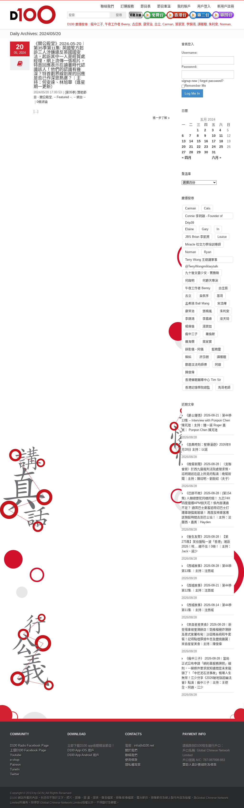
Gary (205, 229)
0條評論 (42, 102)
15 (199, 141)
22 (199, 147)
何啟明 (189, 280)
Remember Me (195, 85)
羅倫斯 (210, 334)
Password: (189, 67)
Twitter (14, 774)
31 (214, 152)
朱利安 (213, 24)
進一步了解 (160, 118)
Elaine (189, 229)
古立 (157, 24)
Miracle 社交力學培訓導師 (203, 244)
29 (199, 152)
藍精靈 (216, 349)
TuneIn (15, 769)
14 (191, 141)
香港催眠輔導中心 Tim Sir (203, 380)
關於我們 (131, 750)
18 (221, 141)
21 (191, 147)
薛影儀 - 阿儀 (194, 349)
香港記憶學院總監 (197, 387)
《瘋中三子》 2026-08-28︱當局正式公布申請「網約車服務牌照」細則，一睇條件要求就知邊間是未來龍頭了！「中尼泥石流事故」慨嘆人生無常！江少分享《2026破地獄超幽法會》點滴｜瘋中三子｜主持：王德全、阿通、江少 (207, 673)
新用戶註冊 (225, 6)
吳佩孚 (204, 296)
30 (206, 152)
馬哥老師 (224, 387)
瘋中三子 (97, 24)
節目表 (146, 6)
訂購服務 (127, 6)
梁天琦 (224, 318)
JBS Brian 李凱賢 (197, 237)
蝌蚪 (188, 357)
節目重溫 (164, 6)
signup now (189, 81)
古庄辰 (136, 24)
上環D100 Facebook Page (28, 750)
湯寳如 (207, 326)
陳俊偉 (189, 372)
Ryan (207, 252)
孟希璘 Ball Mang (197, 303)
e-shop (14, 760)
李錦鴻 (191, 24)
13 (184, 141)
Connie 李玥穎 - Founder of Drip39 (204, 216)
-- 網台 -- (80, 97)
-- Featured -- (63, 97)
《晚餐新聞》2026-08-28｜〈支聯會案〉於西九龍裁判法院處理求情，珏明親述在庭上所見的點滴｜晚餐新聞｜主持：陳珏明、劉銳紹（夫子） (206, 471)
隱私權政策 (133, 764)
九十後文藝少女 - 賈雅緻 (202, 273)
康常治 (147, 24)
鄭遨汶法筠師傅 (196, 364)
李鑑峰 (207, 318)
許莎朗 (204, 357)
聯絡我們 (107, 6)
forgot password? (211, 81)
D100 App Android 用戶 (83, 755)
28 (191, 152)
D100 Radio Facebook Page (29, 745)
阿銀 (218, 364)
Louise (222, 237)
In (218, 229)
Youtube (15, 755)
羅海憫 (189, 341)
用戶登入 (204, 6)
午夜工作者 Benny (117, 24)
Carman (168, 24)
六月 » (216, 157)
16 (206, 141)
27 (184, 152)
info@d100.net (144, 745)
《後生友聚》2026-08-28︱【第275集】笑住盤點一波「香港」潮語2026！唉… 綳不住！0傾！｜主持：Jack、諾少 (206, 544)
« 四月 (186, 157)
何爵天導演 (210, 280)
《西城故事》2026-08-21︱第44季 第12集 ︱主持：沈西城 (207, 588)
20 (184, 147)
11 (221, 136)
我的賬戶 (184, 6)
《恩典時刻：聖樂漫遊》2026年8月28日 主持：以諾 (206, 447)
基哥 (220, 296)
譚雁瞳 (202, 24)
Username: (189, 52)
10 (214, 136)
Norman (225, 24)
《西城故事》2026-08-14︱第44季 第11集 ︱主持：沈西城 (207, 607)
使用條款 (131, 760)
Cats (207, 208)
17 (214, 141)
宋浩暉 (222, 303)
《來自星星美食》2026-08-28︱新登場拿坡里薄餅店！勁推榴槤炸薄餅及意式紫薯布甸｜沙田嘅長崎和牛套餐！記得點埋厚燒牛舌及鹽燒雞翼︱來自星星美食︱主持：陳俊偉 (206, 634)
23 (206, 147)
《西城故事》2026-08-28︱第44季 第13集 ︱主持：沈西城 (207, 568)
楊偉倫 (189, 326)
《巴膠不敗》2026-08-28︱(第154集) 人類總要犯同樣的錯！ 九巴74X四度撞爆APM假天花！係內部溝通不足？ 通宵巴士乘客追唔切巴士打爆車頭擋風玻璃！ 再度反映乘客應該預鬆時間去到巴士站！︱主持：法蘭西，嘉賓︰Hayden (206, 507)
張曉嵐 (207, 311)
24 (214, 147)
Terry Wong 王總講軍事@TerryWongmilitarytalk (201, 260)
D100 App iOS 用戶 (80, 750)
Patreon (15, 764)
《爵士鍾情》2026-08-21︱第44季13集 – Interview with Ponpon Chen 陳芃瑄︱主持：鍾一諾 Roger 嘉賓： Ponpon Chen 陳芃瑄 (207, 423)
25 (221, 147)
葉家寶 (179, 24)
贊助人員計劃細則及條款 (200, 764)
